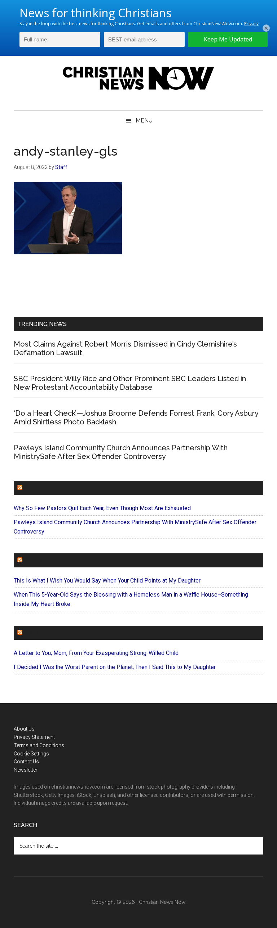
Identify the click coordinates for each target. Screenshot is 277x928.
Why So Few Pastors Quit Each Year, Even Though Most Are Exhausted (102, 508)
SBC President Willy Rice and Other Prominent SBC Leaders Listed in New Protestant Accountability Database (130, 383)
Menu (144, 120)
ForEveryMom (46, 632)
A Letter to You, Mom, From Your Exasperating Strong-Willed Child (96, 653)
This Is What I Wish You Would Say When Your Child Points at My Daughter (107, 580)
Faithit (35, 560)
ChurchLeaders (49, 488)
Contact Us (26, 761)
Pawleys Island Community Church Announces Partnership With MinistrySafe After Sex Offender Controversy (121, 452)
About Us (24, 729)
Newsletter (26, 770)
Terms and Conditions (39, 745)
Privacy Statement (34, 737)
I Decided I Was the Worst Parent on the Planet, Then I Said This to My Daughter (115, 667)
